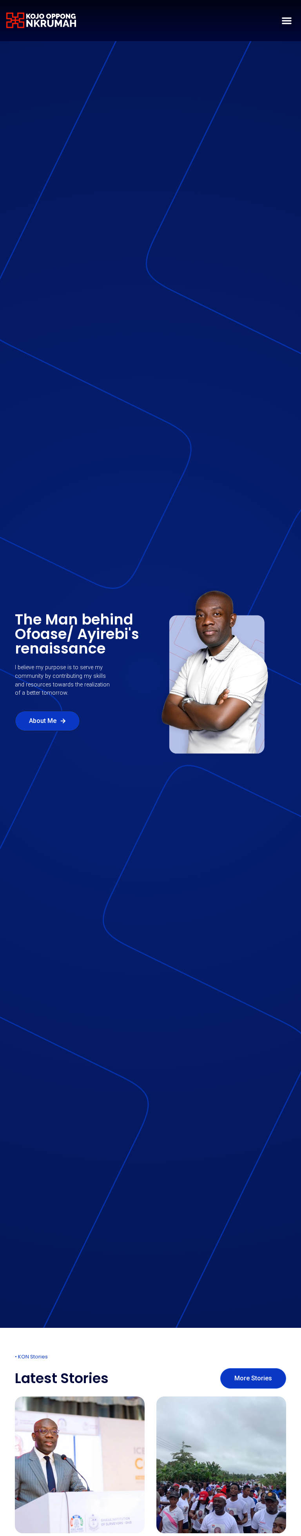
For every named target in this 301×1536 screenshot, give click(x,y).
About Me (42, 720)
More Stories (253, 1378)
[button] (287, 21)
